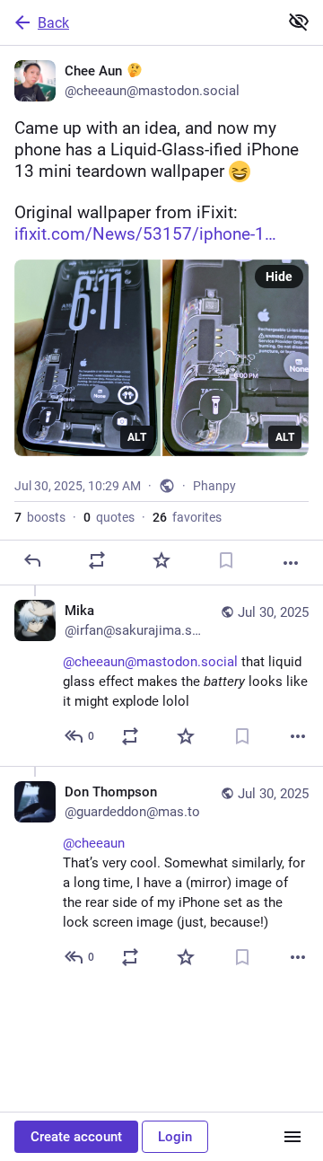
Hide (279, 276)
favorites (187, 517)
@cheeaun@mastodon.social (150, 662)
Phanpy (214, 486)
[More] (290, 563)
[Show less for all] (299, 21)
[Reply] (32, 560)
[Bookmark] (226, 560)
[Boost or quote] (97, 560)
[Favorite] (161, 560)
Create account (76, 1137)
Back (53, 22)
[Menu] (292, 1137)
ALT (136, 437)
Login (175, 1137)
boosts (39, 517)
